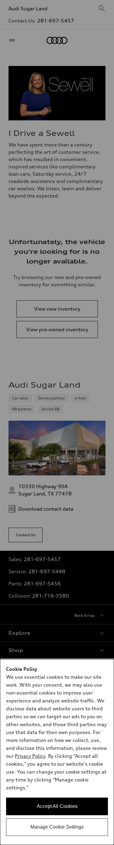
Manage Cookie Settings (57, 826)
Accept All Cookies (57, 806)
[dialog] (57, 752)
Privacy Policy (30, 756)
